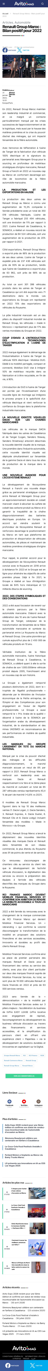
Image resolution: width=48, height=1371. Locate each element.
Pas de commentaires (25, 47)
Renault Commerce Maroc (13, 1060)
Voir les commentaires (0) (24, 1076)
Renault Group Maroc (11, 1066)
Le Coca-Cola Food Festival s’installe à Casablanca (18, 1207)
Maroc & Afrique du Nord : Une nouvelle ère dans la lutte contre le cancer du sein (21, 1266)
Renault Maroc (27, 1066)
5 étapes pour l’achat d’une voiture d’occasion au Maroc (19, 1191)
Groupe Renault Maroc (12, 1055)
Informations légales (35, 1356)
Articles (7, 22)
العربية (33, 1358)
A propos (17, 1358)
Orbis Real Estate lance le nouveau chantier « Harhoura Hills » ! (19, 1226)
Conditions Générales (13, 1356)
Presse (26, 1358)
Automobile (23, 22)
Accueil (5, 14)
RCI (24, 1055)
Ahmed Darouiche (12, 94)
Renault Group (31, 1060)
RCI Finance (33, 1055)
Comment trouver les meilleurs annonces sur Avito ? (19, 1242)
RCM (42, 1055)
